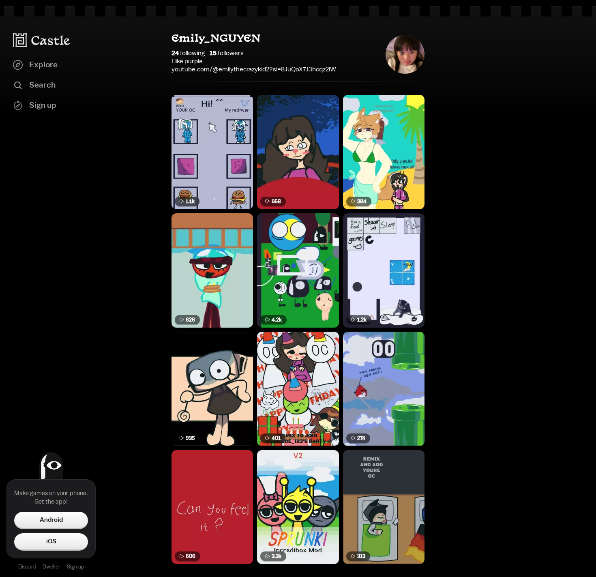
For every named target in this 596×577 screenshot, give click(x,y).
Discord (27, 566)
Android (51, 520)
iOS (51, 541)
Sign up (75, 566)
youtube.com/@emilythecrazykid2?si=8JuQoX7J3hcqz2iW (254, 69)
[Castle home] (42, 40)
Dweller (51, 566)
